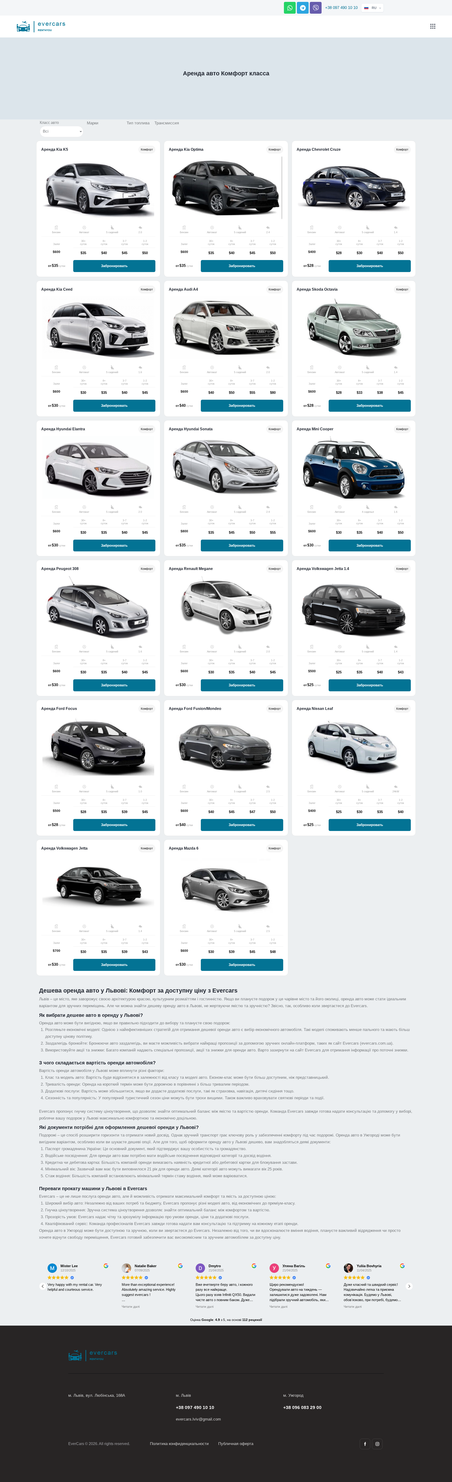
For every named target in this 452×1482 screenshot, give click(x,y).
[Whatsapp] (290, 8)
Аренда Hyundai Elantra (63, 429)
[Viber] (316, 8)
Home (202, 83)
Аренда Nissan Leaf (315, 709)
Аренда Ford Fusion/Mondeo (195, 709)
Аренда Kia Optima (186, 149)
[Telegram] (303, 8)
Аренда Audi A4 (183, 289)
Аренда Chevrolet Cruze (319, 149)
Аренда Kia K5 (54, 149)
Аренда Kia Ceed (57, 289)
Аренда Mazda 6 (183, 848)
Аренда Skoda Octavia (317, 289)
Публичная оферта (235, 1443)
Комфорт (147, 149)
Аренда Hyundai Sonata (191, 429)
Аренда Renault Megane (191, 569)
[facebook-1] (365, 1444)
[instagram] (377, 1444)
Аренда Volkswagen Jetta (64, 848)
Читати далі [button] (131, 1306)
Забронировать (114, 266)
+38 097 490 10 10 (341, 7)
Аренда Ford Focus (59, 709)
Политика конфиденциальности (179, 1443)
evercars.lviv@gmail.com (198, 1419)
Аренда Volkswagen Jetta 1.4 (323, 569)
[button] (409, 1286)
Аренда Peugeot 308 (60, 569)
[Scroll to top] (440, 1452)
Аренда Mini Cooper (315, 429)
